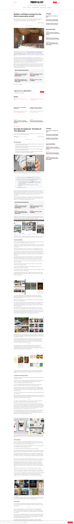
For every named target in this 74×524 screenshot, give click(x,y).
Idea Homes (49, 7)
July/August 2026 (30, 177)
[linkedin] (27, 25)
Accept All (70, 522)
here (21, 84)
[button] (14, 2)
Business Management (35, 7)
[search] (15, 2)
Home (14, 11)
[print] (43, 25)
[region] (37, 522)
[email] (31, 25)
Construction (29, 7)
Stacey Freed (16, 136)
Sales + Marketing (43, 7)
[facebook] (26, 25)
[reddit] (30, 25)
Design (24, 7)
